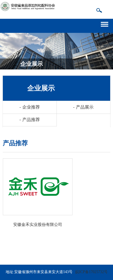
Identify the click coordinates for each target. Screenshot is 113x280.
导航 (107, 23)
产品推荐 (29, 119)
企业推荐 (29, 107)
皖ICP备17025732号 (91, 272)
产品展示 (83, 107)
